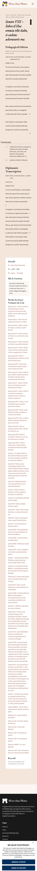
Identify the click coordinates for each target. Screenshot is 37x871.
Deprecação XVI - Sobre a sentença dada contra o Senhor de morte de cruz (18, 428)
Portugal (20, 273)
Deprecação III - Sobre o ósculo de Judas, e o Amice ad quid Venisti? (18, 327)
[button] (24, 71)
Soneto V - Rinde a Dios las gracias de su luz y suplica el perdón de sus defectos (17, 492)
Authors (5, 827)
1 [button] (6, 147)
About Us (5, 836)
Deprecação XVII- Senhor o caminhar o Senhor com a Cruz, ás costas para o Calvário (18, 436)
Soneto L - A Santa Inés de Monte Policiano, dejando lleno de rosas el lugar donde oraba (18, 560)
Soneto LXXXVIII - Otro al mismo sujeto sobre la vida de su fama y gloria (18, 709)
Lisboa (13, 273)
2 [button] (6, 160)
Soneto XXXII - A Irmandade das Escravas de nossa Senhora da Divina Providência (18, 532)
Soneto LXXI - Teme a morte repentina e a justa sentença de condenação (18, 587)
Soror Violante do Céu (18, 265)
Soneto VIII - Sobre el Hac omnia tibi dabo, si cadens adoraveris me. (18, 512)
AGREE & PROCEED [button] (18, 868)
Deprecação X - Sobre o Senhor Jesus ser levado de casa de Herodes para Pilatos (18, 385)
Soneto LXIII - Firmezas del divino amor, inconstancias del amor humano (18, 579)
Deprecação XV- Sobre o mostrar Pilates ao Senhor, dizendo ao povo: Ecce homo (18, 420)
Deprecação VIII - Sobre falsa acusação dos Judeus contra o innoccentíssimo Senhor (17, 366)
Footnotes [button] (6, 142)
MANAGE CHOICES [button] (18, 862)
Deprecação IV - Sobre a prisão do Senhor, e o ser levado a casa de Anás (18, 336)
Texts (7, 15)
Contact (5, 839)
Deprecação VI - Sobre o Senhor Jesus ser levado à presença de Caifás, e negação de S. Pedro (18, 350)
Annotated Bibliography (10, 833)
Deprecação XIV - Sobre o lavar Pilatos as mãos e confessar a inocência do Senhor (18, 412)
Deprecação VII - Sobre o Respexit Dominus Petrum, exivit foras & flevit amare (18, 358)
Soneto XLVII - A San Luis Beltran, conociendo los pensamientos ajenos (18, 552)
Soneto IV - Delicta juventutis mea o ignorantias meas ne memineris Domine (17, 483)
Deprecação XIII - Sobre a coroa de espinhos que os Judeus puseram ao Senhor (18, 404)
